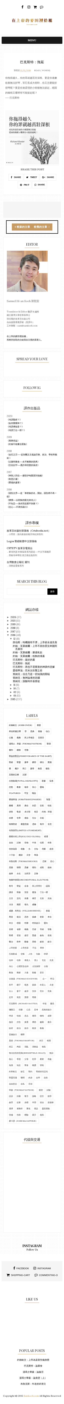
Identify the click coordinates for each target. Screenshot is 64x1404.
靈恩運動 (46, 1108)
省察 (19, 929)
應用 (34, 1016)
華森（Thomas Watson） (22, 1090)
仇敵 (38, 954)
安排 (34, 991)
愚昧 (34, 824)
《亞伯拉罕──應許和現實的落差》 (23, 465)
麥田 (34, 762)
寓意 (19, 997)
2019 (13, 624)
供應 (26, 898)
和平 (11, 985)
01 (14, 695)
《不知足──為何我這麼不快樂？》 (23, 503)
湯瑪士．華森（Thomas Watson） (26, 743)
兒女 (34, 818)
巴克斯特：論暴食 (33, 1365)
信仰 (11, 960)
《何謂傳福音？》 (15, 426)
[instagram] (29, 7)
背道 (19, 935)
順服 (40, 731)
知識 (11, 1065)
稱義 (26, 929)
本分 (11, 923)
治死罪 (27, 873)
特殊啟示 (36, 923)
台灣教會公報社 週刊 (18, 562)
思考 (36, 1009)
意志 (26, 1016)
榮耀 (11, 805)
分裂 (46, 966)
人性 (30, 954)
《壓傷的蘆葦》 (14, 482)
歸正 (11, 1046)
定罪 (11, 997)
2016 (13, 635)
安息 (51, 781)
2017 (13, 631)
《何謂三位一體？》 (16, 430)
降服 (19, 892)
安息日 (41, 737)
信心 (48, 731)
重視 (28, 1108)
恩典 (32, 731)
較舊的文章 (41, 227)
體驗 (26, 1115)
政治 (19, 1028)
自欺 (46, 1077)
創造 (51, 849)
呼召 (52, 978)
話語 (11, 1096)
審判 (11, 750)
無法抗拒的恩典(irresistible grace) (27, 1053)
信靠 (19, 960)
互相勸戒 (13, 954)
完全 (42, 991)
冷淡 (11, 904)
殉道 (19, 1046)
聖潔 (49, 743)
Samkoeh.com (31, 1395)
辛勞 (34, 1102)
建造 (52, 1003)
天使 (51, 985)
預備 (11, 1115)
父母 (26, 1059)
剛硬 (19, 972)
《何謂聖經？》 (14, 419)
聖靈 (19, 762)
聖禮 (11, 935)
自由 (11, 842)
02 (15, 692)
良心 (34, 787)
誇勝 (19, 1096)
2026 (14, 617)
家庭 (48, 910)
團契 (21, 855)
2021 (13, 620)
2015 (13, 699)
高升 (34, 1115)
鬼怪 (42, 1115)
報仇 (26, 904)
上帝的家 (13, 948)
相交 (36, 811)
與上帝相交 (29, 737)
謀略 (34, 1096)
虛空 (26, 935)
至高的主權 (14, 774)
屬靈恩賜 (25, 824)
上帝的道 (25, 948)
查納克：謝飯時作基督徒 (26, 681)
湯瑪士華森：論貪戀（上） (33, 1377)
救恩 (40, 768)
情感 (19, 1016)
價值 (26, 818)
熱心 (11, 1059)
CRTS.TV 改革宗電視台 (19, 548)
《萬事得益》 (13, 440)
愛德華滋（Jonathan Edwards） (26, 799)
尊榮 (34, 997)
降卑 (19, 941)
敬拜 (42, 824)
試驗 (49, 1090)
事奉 (42, 948)
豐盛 (34, 935)
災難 (36, 873)
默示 (50, 941)
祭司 (11, 886)
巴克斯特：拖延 (21, 663)
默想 (42, 941)
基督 (39, 725)
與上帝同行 (37, 886)
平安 (26, 793)
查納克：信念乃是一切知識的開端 (31, 674)
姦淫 (26, 991)
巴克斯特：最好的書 (24, 659)
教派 (34, 1028)
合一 (44, 978)
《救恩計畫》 (13, 479)
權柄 (19, 750)
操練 (34, 917)
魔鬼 (34, 892)
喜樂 (44, 781)
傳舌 (34, 898)
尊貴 (11, 917)
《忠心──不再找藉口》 (18, 507)
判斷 (44, 849)
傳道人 (27, 960)
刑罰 (34, 805)
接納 (50, 867)
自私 (23, 1084)
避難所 (20, 1108)
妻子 (19, 991)
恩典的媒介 (47, 1009)
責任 (26, 805)
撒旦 (50, 1022)
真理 (19, 805)
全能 (42, 818)
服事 (11, 873)
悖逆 (11, 1016)
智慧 (48, 799)
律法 (42, 762)
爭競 (19, 1059)
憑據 (26, 867)
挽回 (11, 1022)
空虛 (34, 929)
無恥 (44, 1046)
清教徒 (35, 1046)
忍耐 (44, 861)
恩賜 (11, 867)
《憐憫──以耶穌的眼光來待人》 (22, 500)
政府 (11, 1028)
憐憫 (19, 867)
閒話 (36, 1108)
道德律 (50, 1102)
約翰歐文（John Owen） (21, 725)
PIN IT (26, 185)
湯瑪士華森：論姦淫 (33, 1371)
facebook (22, 1268)
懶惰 (42, 1016)
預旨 (26, 892)
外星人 (43, 985)
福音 (26, 787)
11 (14, 684)
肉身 (30, 1077)
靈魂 (42, 787)
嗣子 (19, 985)
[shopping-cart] (35, 7)
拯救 (11, 811)
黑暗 (34, 941)
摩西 (34, 1022)
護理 (32, 768)
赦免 (42, 935)
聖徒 (19, 886)
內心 (11, 966)
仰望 (46, 954)
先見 (51, 960)
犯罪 (34, 1059)
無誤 (51, 1053)
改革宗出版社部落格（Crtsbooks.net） (29, 530)
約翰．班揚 (47, 811)
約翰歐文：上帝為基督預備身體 (33, 1359)
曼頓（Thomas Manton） (22, 1040)
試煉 (19, 842)
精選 (46, 836)
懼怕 (34, 867)
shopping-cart (20, 1275)
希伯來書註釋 (15, 731)
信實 (42, 842)
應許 (17, 768)
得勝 (21, 1009)
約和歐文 (13, 1071)
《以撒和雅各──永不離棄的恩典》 (23, 461)
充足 (44, 960)
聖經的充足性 (42, 1071)
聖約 (30, 1071)
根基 (49, 1040)
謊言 (42, 1096)
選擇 (11, 1108)
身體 (26, 1102)
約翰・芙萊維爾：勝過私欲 (27, 652)
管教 (50, 929)
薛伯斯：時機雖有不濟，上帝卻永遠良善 (35, 642)
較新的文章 (23, 227)
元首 (42, 898)
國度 (19, 904)
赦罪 (11, 1102)
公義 (11, 737)
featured (15, 793)
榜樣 (19, 923)
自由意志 (13, 1084)
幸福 (44, 1003)
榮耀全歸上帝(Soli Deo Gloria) (24, 836)
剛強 (11, 972)
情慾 (50, 805)
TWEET (33, 177)
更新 (42, 917)
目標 (11, 929)
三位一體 (44, 892)
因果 (34, 985)
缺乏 (23, 1071)
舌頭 (30, 1084)
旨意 (50, 824)
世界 (19, 818)
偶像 (23, 849)
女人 (11, 991)
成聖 (50, 1016)
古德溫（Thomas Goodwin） (24, 978)
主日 (11, 898)
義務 (19, 737)
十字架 (12, 855)
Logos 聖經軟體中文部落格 (22, 541)
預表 (19, 1115)
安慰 (42, 805)
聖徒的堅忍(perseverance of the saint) (30, 756)
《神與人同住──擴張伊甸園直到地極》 (25, 475)
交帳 (23, 954)
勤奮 (34, 972)
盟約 (46, 923)
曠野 (23, 1034)
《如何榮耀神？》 (15, 423)
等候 (42, 929)
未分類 (27, 811)
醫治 (11, 941)
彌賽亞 (12, 1009)
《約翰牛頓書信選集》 (17, 444)
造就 (50, 935)
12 (14, 638)
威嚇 (34, 904)
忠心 (52, 861)
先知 (50, 898)
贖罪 (50, 1096)
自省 (26, 886)
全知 (36, 849)
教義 (42, 1028)
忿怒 (11, 787)
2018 (13, 627)
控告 (19, 1022)
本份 (50, 917)
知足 (19, 1065)
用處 (50, 1059)
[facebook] (22, 7)
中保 (34, 842)
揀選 (26, 1022)
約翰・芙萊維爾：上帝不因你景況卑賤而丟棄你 (35, 647)
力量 (26, 972)
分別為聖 (36, 966)
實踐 (50, 762)
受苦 (42, 972)
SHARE (17, 177)
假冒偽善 (13, 849)
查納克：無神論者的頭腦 (26, 677)
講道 (11, 892)
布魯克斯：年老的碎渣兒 (33, 1383)
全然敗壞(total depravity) (23, 781)
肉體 (11, 818)
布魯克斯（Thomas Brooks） (24, 861)
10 (14, 688)
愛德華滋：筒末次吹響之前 (27, 670)
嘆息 (26, 985)
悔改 (34, 793)
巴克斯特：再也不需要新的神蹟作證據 (34, 666)
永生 (19, 873)
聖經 (11, 762)
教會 (19, 787)
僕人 (36, 960)
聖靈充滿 (13, 1077)
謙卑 (26, 762)
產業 (42, 1059)
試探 (25, 774)
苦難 (26, 750)
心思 (28, 1009)
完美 (50, 991)
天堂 (28, 855)
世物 (26, 842)
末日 (41, 1040)
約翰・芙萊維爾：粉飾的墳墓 (29, 656)
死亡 (24, 768)
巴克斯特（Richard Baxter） (24, 1003)
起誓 (19, 1102)
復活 (19, 917)
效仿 (26, 1028)
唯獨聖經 (13, 824)
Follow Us (32, 1249)
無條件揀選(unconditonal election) (28, 880)
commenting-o (48, 1275)
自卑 (38, 1077)
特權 (26, 923)
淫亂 (26, 1046)
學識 (36, 855)
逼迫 (42, 1102)
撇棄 (42, 1022)
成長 (42, 867)
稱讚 (34, 1065)
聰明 (23, 1077)
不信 (34, 948)
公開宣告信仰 (23, 966)
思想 (26, 917)
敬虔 (19, 811)
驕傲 (26, 941)
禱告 (48, 768)
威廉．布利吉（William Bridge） (25, 910)
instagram (44, 1268)
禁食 (26, 1065)
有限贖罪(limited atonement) (25, 830)
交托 (19, 898)
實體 (26, 997)
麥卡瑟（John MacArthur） (23, 1121)
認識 (48, 886)
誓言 (26, 1096)
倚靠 (50, 842)
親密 (41, 1090)
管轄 (42, 1065)
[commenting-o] (41, 7)
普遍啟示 (13, 1034)
